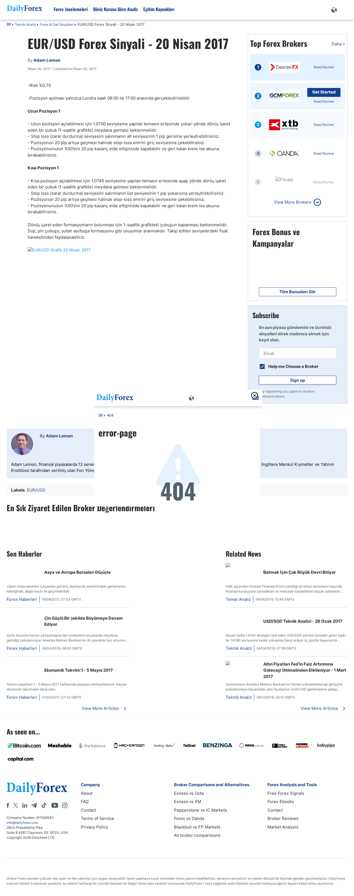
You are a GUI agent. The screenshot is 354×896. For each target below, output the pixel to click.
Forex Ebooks (280, 801)
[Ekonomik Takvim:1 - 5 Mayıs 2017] (9, 663)
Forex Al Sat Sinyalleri (57, 24)
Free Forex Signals (285, 793)
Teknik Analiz (25, 24)
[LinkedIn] (24, 805)
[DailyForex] (37, 788)
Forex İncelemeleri (71, 9)
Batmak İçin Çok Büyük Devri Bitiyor (299, 572)
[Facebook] (8, 805)
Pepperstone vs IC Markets (200, 810)
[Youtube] (54, 805)
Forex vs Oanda (189, 818)
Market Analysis (282, 827)
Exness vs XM (187, 801)
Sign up (297, 380)
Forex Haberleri (22, 599)
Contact (88, 810)
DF (9, 25)
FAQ (84, 801)
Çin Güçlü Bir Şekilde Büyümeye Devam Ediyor (83, 621)
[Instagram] (64, 805)
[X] (15, 805)
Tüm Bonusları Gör (297, 291)
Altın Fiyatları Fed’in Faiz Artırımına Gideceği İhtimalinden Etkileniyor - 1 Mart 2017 (304, 670)
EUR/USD (36, 490)
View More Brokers (292, 202)
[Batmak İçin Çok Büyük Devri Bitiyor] (228, 565)
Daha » (338, 43)
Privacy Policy (94, 827)
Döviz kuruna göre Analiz (115, 9)
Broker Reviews (282, 818)
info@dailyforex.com (22, 822)
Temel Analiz (238, 599)
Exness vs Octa (189, 793)
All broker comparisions (197, 835)
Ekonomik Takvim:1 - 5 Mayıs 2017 (78, 670)
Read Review (324, 67)
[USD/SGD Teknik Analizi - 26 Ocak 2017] (242, 614)
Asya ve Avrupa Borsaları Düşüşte (77, 572)
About (86, 793)
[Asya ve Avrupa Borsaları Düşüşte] (9, 565)
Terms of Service (97, 818)
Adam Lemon (59, 435)
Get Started (324, 92)
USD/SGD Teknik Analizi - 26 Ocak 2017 (302, 621)
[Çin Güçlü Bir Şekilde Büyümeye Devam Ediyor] (9, 614)
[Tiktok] (44, 805)
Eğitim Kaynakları (158, 9)
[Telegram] (34, 805)
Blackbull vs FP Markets (197, 827)
